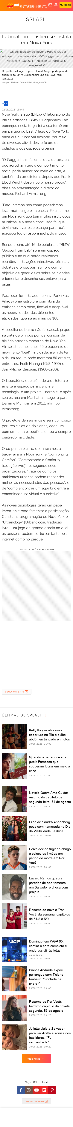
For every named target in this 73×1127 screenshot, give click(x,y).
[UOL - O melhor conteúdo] (13, 6)
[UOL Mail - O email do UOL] (50, 5)
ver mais (34, 1058)
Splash (36, 19)
